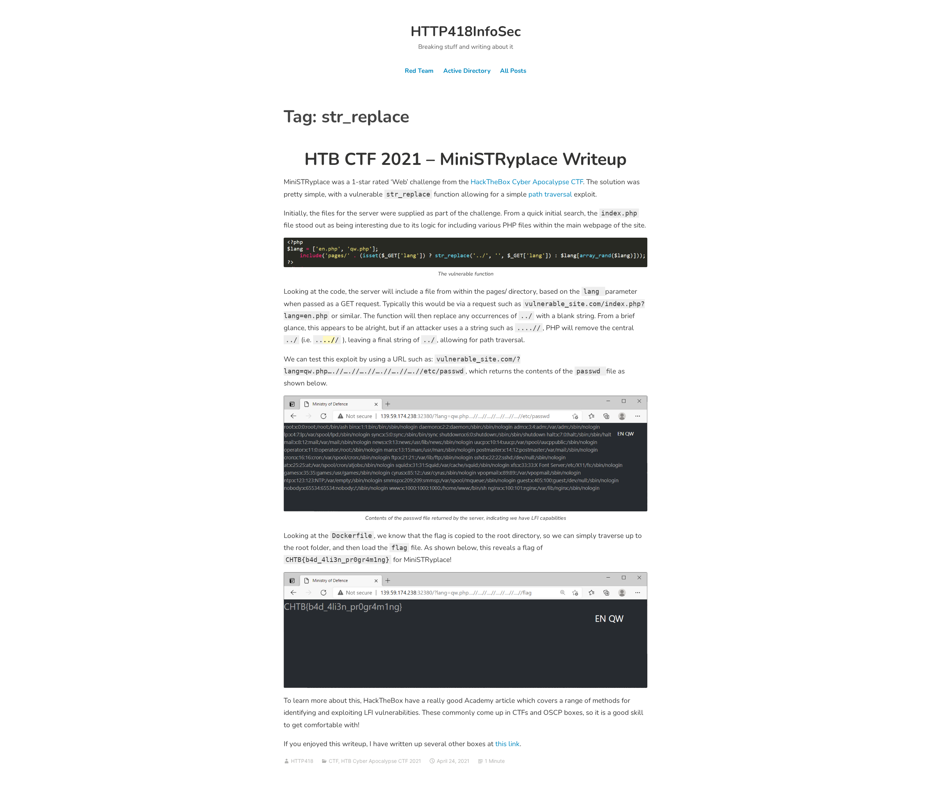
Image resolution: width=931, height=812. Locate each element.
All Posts (513, 71)
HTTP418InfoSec (466, 31)
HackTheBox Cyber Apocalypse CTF (527, 182)
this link (507, 744)
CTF (333, 761)
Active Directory (467, 71)
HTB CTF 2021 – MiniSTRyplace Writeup (465, 159)
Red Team (419, 71)
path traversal (550, 194)
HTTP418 (302, 761)
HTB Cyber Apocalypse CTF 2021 (381, 761)
